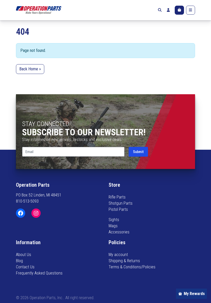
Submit (138, 152)
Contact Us (25, 266)
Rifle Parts (117, 197)
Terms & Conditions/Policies (132, 266)
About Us (23, 254)
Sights (114, 219)
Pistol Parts (118, 209)
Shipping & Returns (124, 260)
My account (118, 254)
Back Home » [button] (30, 69)
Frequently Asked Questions (39, 273)
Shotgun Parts (121, 203)
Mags (113, 225)
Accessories (119, 232)
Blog (19, 260)
